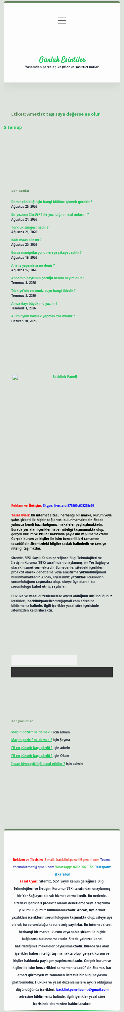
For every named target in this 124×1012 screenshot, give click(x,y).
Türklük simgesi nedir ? (30, 227)
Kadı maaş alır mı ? (26, 240)
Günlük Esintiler (62, 60)
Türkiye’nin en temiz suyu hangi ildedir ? (43, 291)
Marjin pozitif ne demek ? (31, 732)
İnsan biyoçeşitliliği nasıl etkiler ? (38, 764)
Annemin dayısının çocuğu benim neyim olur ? (47, 278)
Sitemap (13, 127)
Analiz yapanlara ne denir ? (33, 265)
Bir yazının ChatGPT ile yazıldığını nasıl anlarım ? (50, 214)
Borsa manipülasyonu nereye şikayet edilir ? (46, 252)
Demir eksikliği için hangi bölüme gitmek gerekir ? (51, 202)
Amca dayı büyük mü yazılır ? (34, 303)
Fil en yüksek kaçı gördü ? (32, 748)
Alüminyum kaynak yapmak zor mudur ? (43, 316)
